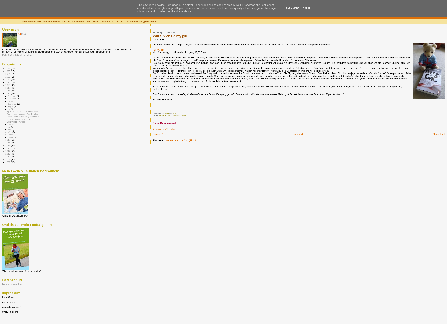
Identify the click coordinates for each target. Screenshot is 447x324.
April (10, 129)
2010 (8, 157)
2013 (8, 148)
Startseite (299, 134)
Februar (11, 135)
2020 (8, 85)
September (12, 104)
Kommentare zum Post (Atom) (180, 140)
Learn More (292, 8)
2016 (8, 140)
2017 (8, 93)
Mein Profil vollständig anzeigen (17, 55)
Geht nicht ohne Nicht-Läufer (19, 119)
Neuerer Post (159, 134)
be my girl (163, 115)
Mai (9, 127)
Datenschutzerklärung (12, 284)
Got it (306, 8)
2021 (8, 82)
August (11, 106)
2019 (8, 88)
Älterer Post (439, 134)
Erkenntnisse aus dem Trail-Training (22, 114)
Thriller (183, 115)
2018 (8, 91)
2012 (8, 151)
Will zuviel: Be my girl (16, 122)
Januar (11, 137)
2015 (8, 143)
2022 (8, 79)
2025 (8, 71)
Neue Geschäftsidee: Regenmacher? (23, 117)
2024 (8, 74)
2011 (8, 154)
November (12, 99)
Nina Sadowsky (174, 115)
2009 (8, 159)
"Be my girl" (159, 50)
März (10, 132)
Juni (10, 124)
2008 (8, 162)
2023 (8, 77)
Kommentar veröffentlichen (164, 129)
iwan (23, 34)
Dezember (12, 96)
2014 (8, 145)
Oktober (11, 101)
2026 (8, 68)
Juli (9, 109)
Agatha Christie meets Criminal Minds (23, 112)
